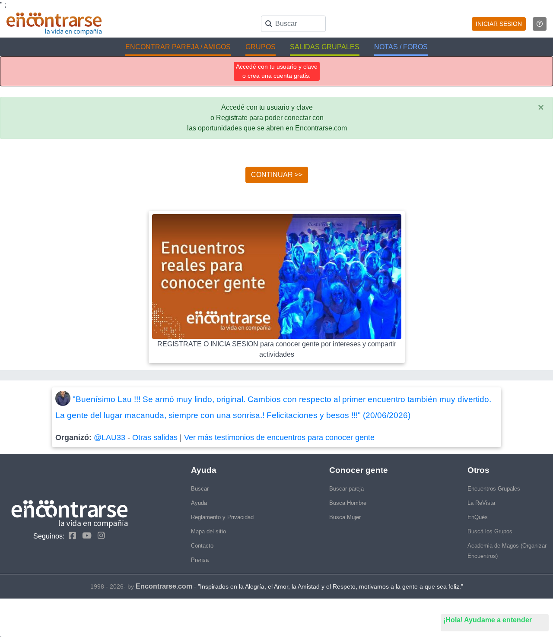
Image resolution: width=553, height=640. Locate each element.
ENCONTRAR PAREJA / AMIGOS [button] (178, 47)
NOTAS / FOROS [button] (401, 47)
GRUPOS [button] (260, 47)
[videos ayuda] (540, 24)
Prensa (200, 560)
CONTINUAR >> (276, 174)
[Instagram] (99, 535)
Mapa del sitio (208, 531)
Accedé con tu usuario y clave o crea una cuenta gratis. (277, 71)
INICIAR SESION (499, 23)
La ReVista (481, 503)
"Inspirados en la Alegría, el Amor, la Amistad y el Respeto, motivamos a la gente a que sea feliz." (330, 586)
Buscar (200, 488)
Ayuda (199, 503)
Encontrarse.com (164, 586)
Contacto (202, 545)
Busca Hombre (347, 503)
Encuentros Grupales (493, 488)
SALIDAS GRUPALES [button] (324, 47)
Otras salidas (155, 437)
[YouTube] (85, 535)
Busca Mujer (345, 517)
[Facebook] (70, 535)
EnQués (477, 517)
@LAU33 (109, 437)
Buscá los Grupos (489, 531)
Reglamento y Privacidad (222, 517)
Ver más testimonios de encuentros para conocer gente (279, 437)
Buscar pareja (346, 488)
